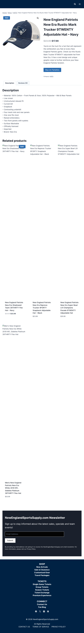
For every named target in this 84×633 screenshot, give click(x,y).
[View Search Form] (75, 4)
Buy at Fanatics (11, 320)
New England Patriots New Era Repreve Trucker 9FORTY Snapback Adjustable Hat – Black (42, 307)
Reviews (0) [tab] (23, 83)
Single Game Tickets (42, 584)
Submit (10, 540)
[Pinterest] (48, 611)
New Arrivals (42, 567)
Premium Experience (42, 595)
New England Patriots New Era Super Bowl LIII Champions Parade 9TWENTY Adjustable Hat (69, 307)
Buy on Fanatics (52, 70)
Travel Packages (42, 575)
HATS (51, 76)
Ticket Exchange (42, 593)
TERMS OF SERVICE (40, 627)
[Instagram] (44, 611)
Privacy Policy (31, 549)
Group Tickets (42, 587)
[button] (38, 18)
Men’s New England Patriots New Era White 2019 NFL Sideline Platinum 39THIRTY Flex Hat (13, 488)
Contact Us (42, 604)
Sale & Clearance (42, 570)
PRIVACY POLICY (59, 627)
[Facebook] (36, 611)
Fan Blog (42, 607)
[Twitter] (40, 611)
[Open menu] (80, 4)
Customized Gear (42, 572)
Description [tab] (9, 83)
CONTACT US (24, 627)
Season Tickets (42, 590)
